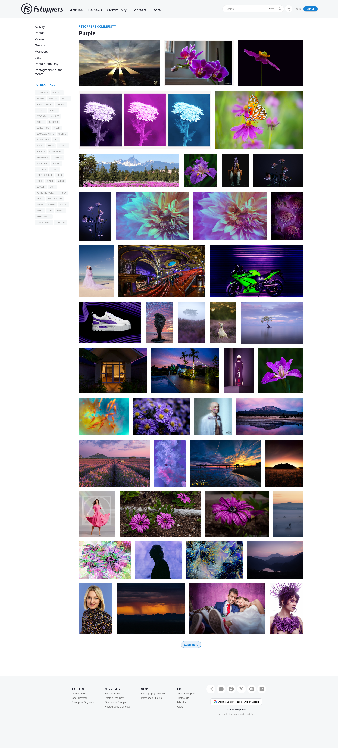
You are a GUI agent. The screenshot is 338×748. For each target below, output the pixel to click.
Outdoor (53, 122)
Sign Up (310, 8)
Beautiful (60, 222)
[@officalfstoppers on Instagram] (210, 689)
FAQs (180, 706)
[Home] (42, 9)
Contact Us (183, 698)
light (52, 186)
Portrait (57, 92)
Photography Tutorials (153, 693)
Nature (40, 98)
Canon (51, 204)
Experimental (44, 216)
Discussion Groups (115, 702)
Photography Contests (117, 706)
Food (39, 181)
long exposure (44, 175)
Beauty (65, 98)
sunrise (41, 151)
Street (40, 122)
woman (56, 163)
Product (63, 145)
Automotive (43, 139)
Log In (298, 8)
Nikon (51, 145)
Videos (39, 39)
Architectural (44, 104)
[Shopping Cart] (288, 8)
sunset (55, 116)
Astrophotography (47, 192)
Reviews (95, 10)
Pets (59, 175)
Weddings (42, 116)
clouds (54, 169)
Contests (139, 10)
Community (117, 10)
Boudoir (41, 186)
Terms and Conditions (244, 714)
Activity (40, 26)
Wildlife (41, 110)
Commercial (55, 151)
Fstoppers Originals (83, 702)
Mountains (42, 163)
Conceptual (43, 127)
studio (40, 204)
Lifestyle (57, 157)
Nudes (61, 181)
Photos (40, 32)
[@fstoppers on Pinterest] (251, 689)
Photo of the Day (46, 63)
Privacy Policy (225, 714)
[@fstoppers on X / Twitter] (241, 689)
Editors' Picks (112, 693)
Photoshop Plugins (151, 698)
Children (41, 169)
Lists (38, 57)
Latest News (79, 693)
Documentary (44, 222)
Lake (50, 210)
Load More (191, 645)
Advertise (182, 702)
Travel (53, 110)
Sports (62, 133)
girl (56, 139)
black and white (45, 133)
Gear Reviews (79, 698)
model (57, 127)
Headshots (42, 157)
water (40, 145)
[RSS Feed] (261, 689)
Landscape (42, 92)
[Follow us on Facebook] (231, 689)
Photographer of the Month (49, 72)
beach (50, 181)
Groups (40, 45)
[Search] (280, 9)
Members (41, 51)
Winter (63, 204)
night (40, 198)
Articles (76, 10)
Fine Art (61, 104)
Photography (55, 198)
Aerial (40, 210)
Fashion (53, 98)
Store (156, 10)
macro (60, 210)
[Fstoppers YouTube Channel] (221, 689)
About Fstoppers (186, 693)
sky (64, 192)
